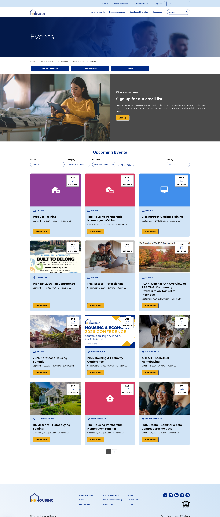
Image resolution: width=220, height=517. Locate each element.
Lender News (90, 69)
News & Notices (121, 4)
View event (41, 231)
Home (32, 61)
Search (33, 160)
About (105, 4)
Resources (157, 12)
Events (130, 69)
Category (71, 160)
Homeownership (97, 12)
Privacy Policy (166, 516)
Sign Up (124, 119)
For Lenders (140, 4)
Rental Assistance (117, 12)
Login (157, 4)
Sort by (170, 160)
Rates (81, 500)
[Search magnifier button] (187, 11)
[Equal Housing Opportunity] (186, 504)
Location (96, 160)
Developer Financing (139, 12)
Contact (131, 504)
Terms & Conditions (182, 516)
